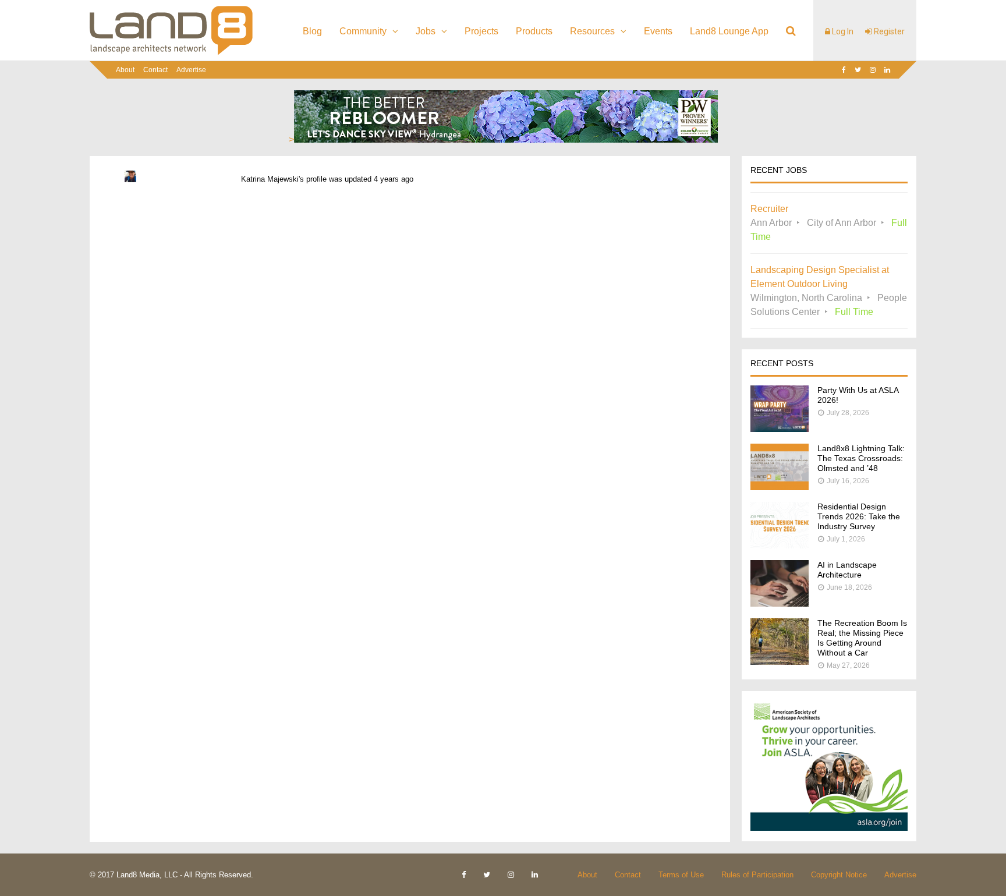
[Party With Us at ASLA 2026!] (779, 429)
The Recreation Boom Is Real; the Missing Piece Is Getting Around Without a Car (862, 637)
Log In (841, 31)
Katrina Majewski (270, 179)
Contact (155, 70)
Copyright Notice (839, 874)
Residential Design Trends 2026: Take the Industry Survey (858, 516)
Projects (481, 31)
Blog (312, 31)
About (125, 70)
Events (658, 31)
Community (363, 31)
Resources (592, 31)
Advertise (191, 70)
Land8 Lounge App (729, 31)
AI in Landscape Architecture (847, 569)
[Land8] (171, 53)
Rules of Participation (757, 874)
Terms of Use (681, 874)
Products (534, 31)
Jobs (425, 31)
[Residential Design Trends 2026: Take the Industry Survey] (779, 545)
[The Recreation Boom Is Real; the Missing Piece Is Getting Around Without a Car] (779, 662)
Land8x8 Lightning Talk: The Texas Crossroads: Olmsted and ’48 (861, 458)
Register (888, 31)
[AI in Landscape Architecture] (779, 603)
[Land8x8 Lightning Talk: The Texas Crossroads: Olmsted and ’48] (779, 487)
